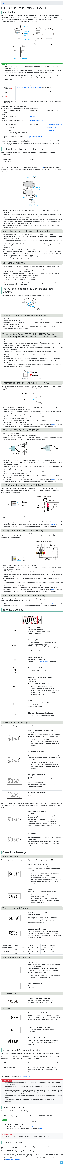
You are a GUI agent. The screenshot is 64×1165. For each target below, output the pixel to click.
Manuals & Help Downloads (49, 99)
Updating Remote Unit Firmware (14, 1159)
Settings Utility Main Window (29, 1126)
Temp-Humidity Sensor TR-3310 (36, 120)
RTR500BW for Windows (36, 87)
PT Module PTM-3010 (51, 126)
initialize (53, 424)
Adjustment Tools (25, 1076)
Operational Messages (41, 661)
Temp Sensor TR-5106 (34, 116)
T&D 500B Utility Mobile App (22, 87)
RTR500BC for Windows (21, 95)
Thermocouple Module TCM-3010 (54, 124)
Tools (24, 1125)
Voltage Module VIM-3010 (52, 127)
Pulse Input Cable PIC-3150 (53, 130)
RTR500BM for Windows (36, 91)
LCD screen (40, 167)
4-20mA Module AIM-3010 (52, 129)
